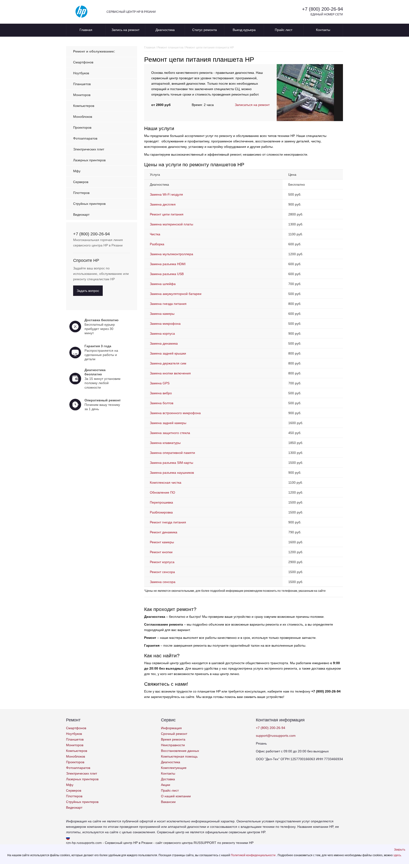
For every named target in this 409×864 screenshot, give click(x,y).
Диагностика (165, 30)
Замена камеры (162, 314)
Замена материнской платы (171, 224)
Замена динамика (164, 343)
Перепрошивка (161, 502)
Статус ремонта (204, 30)
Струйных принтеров (89, 204)
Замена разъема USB (167, 274)
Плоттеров (81, 193)
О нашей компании (176, 796)
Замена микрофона (165, 323)
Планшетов (82, 84)
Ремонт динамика (163, 532)
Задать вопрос (88, 291)
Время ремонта (173, 739)
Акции (165, 785)
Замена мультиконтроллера (171, 254)
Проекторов (82, 127)
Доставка (168, 779)
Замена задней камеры (168, 423)
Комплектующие (174, 768)
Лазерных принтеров (89, 160)
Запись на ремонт (125, 30)
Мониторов (81, 95)
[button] (399, 849)
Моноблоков (82, 116)
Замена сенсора (162, 582)
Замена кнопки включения (170, 373)
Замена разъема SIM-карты (171, 463)
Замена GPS (159, 383)
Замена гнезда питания (168, 304)
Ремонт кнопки (161, 552)
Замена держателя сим (168, 363)
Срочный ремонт (174, 734)
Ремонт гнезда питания (168, 522)
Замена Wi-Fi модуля (166, 194)
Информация (171, 728)
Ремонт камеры (162, 542)
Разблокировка (161, 512)
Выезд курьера (244, 30)
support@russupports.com (276, 735)
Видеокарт (81, 214)
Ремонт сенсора (162, 572)
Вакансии (168, 802)
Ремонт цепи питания (166, 214)
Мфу (76, 171)
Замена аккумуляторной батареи (175, 294)
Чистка (155, 234)
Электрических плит (88, 149)
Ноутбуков (81, 73)
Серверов (80, 182)
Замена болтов (161, 403)
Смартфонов (83, 62)
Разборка (157, 244)
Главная (86, 30)
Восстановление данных (180, 751)
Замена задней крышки (168, 353)
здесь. (397, 855)
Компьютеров (83, 106)
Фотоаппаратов (85, 138)
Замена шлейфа (163, 284)
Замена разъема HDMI (168, 264)
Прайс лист (283, 30)
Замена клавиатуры (165, 443)
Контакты (323, 30)
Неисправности (173, 745)
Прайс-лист (170, 790)
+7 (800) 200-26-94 (322, 9)
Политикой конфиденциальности (253, 855)
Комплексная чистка (165, 482)
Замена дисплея (163, 204)
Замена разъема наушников (172, 472)
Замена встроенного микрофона (175, 413)
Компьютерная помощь (179, 756)
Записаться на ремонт (252, 105)
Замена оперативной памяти (172, 453)
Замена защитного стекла (170, 433)
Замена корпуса (162, 333)
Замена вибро (161, 393)
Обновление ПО (162, 492)
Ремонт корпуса (162, 562)
